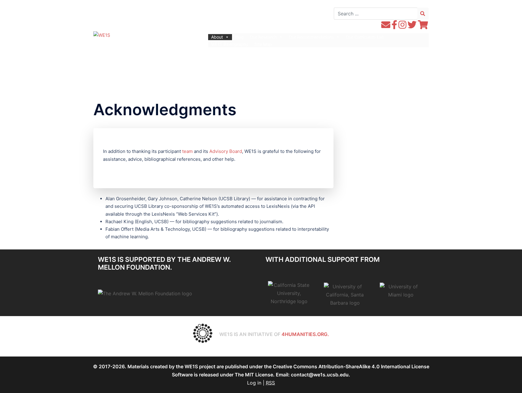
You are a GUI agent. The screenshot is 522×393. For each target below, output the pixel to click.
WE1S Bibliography (229, 44)
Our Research (263, 37)
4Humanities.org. (305, 334)
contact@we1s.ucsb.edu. (320, 375)
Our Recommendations (311, 37)
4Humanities (141, 47)
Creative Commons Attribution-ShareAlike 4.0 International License (351, 366)
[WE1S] (101, 34)
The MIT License (254, 375)
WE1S (135, 36)
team (187, 151)
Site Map (263, 44)
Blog (239, 37)
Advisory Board (225, 151)
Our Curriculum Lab (365, 37)
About (217, 37)
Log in (254, 383)
